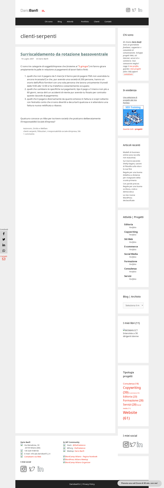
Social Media (131, 254)
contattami (128, 74)
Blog (60, 21)
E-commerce (131, 246)
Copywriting (131, 231)
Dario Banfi (79, 451)
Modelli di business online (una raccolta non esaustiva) (131, 155)
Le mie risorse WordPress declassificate (129, 198)
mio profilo (133, 66)
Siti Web (128, 239)
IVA (79, 131)
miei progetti (135, 69)
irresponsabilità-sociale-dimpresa (62, 131)
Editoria (128, 224)
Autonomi (27, 128)
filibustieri (41, 131)
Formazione (130, 261)
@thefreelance (79, 445)
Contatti (108, 21)
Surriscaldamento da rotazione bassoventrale (64, 54)
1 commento (28, 134)
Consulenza (130, 268)
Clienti (96, 21)
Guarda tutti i (132, 129)
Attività (70, 21)
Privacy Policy (89, 484)
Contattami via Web (32, 456)
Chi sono (49, 21)
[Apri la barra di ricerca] (118, 21)
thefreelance (79, 448)
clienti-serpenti (29, 131)
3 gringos (83, 66)
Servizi (127, 276)
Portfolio (85, 21)
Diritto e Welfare (40, 128)
